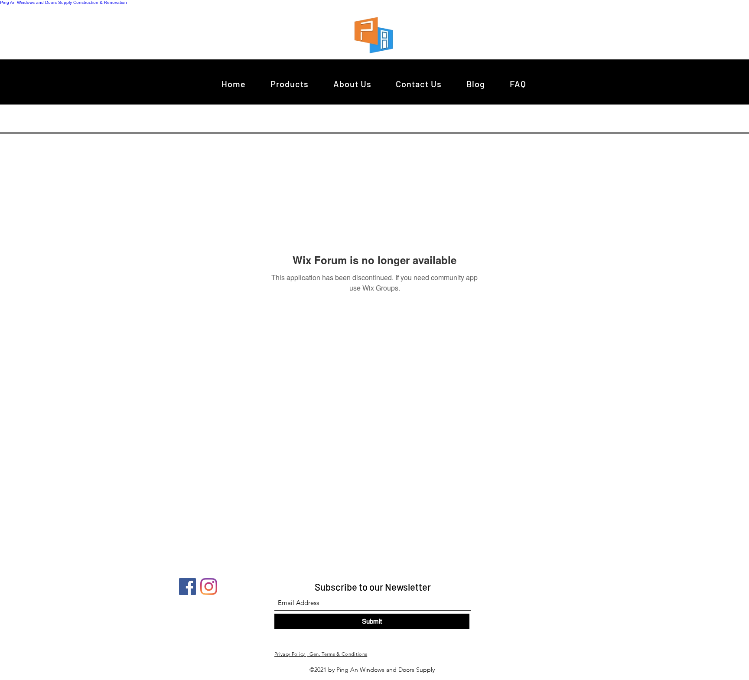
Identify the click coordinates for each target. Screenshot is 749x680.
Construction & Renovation (100, 2)
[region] (376, 34)
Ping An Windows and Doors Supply (36, 2)
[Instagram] (208, 586)
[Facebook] (187, 586)
